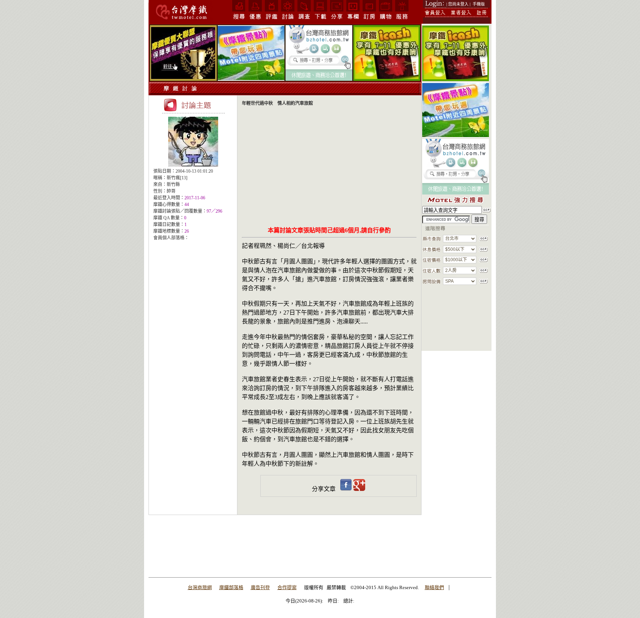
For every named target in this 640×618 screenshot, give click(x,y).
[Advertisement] (193, 292)
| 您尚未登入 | (458, 4)
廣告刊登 (260, 587)
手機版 (479, 4)
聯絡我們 (434, 587)
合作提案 (287, 587)
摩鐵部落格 (231, 587)
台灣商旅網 (200, 587)
